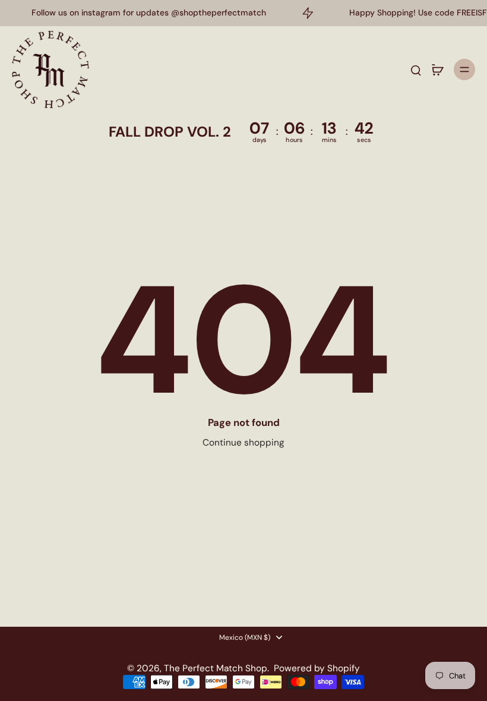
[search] (416, 69)
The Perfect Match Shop (215, 668)
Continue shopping (243, 443)
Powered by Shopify (317, 668)
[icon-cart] (437, 69)
